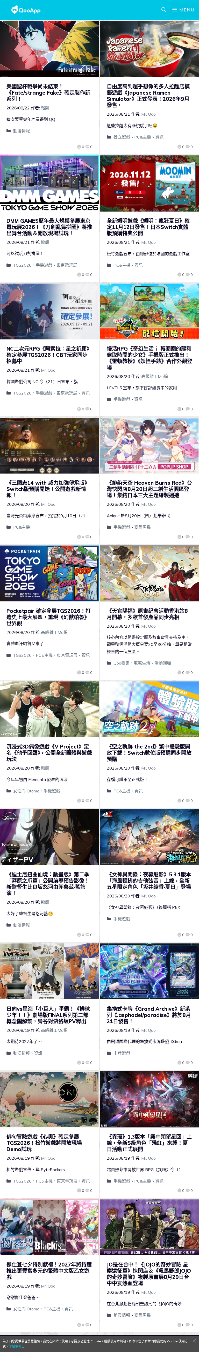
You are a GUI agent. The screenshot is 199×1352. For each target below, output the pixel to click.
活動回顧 (162, 663)
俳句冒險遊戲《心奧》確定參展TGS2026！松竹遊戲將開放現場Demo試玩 (44, 1142)
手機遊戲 (44, 265)
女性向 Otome (26, 790)
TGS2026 (22, 265)
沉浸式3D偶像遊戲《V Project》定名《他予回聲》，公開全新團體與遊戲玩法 (49, 752)
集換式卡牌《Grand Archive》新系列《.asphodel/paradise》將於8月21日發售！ (149, 1015)
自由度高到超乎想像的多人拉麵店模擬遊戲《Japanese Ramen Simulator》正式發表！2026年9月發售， (148, 95)
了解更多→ (16, 1347)
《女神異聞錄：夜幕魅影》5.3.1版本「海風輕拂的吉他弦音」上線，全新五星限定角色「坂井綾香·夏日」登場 (149, 880)
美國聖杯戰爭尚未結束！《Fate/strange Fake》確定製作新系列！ (48, 92)
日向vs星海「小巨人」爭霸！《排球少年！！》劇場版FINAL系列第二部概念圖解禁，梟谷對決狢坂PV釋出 (48, 1015)
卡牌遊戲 (121, 1053)
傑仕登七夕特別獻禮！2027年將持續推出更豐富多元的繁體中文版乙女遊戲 (49, 1270)
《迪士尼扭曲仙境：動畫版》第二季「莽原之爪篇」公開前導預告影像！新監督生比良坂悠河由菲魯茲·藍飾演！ (47, 883)
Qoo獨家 (121, 663)
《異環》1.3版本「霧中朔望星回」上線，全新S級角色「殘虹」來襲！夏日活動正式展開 (149, 1142)
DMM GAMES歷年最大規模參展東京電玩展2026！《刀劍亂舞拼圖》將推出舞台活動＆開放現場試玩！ (49, 227)
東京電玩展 (66, 265)
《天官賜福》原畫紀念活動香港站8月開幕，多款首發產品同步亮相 (147, 614)
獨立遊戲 (121, 137)
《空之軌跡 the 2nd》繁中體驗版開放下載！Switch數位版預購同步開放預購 (149, 752)
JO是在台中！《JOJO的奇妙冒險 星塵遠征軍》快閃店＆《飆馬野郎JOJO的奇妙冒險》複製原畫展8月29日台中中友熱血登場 (149, 1274)
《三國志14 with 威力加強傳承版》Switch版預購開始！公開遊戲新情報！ (48, 489)
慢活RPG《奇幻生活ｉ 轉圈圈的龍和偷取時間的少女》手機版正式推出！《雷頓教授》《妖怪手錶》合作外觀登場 (149, 358)
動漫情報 (21, 130)
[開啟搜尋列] (163, 10)
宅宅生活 (142, 663)
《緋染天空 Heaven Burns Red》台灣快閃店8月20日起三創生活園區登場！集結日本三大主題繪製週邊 (149, 489)
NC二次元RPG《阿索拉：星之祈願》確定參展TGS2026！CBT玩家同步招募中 (49, 354)
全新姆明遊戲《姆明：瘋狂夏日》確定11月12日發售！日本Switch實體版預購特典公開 (148, 227)
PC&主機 (142, 137)
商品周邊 (142, 527)
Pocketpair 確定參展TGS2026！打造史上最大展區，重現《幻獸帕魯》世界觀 (48, 617)
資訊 (159, 137)
